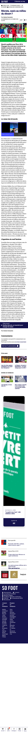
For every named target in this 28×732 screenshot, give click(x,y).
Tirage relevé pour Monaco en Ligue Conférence (11, 550)
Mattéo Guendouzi (5, 610)
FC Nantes (12, 628)
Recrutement (7, 599)
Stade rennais (12, 620)
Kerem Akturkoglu (5, 633)
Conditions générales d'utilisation (12, 596)
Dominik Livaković (4, 624)
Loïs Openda (4, 630)
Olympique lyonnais (12, 614)
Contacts (17, 592)
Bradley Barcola (4, 613)
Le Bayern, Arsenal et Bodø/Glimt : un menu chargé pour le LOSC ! (21, 359)
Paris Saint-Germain (12, 611)
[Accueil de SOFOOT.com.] (4, 2)
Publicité (6, 598)
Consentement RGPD (17, 598)
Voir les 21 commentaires (9, 346)
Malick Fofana (4, 636)
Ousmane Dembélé (4, 618)
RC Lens (12, 626)
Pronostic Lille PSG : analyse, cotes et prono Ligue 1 (13, 539)
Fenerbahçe (13, 616)
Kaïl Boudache (4, 627)
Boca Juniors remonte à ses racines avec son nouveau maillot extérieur (19, 379)
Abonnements (7, 592)
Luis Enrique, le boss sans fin (6, 377)
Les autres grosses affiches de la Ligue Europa (13, 560)
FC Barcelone (12, 630)
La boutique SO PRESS (10, 594)
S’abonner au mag (20, 1)
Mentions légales (8, 595)
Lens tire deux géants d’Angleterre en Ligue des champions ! (7, 358)
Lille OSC (12, 618)
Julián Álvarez (4, 616)
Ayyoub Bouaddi (4, 621)
